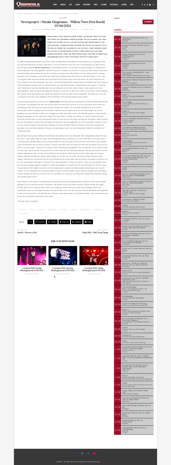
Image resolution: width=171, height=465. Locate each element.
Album (77, 5)
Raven (124, 341)
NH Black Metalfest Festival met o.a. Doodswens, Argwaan (136, 234)
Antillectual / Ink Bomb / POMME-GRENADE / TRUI (135, 279)
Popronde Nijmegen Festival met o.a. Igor (136, 406)
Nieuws (63, 5)
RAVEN (125, 328)
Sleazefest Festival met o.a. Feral (135, 256)
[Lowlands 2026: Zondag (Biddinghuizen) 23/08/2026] (31, 255)
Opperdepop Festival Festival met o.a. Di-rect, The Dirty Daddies (137, 347)
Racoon (125, 376)
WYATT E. (125, 133)
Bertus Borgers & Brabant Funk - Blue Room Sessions (135, 319)
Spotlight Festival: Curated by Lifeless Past (134, 191)
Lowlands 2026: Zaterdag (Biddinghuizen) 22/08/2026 (62, 269)
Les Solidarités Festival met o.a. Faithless (134, 149)
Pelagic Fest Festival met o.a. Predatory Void (133, 55)
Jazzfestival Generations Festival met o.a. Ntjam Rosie (135, 398)
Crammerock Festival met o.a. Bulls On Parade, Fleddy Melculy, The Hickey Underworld (136, 157)
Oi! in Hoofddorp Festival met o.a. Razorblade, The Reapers (135, 241)
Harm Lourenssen (107, 462)
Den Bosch (52, 209)
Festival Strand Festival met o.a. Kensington (135, 38)
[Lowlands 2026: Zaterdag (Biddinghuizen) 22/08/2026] (63, 255)
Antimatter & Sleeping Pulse (133, 127)
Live (70, 5)
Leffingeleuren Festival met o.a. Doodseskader (134, 428)
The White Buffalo (129, 287)
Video (95, 5)
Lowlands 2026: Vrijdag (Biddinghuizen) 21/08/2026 (93, 269)
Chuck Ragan (127, 102)
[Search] (153, 4)
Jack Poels (63, 209)
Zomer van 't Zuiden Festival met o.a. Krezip (137, 249)
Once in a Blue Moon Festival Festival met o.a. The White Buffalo (137, 182)
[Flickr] (150, 4)
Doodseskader (127, 296)
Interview (86, 5)
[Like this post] (31, 222)
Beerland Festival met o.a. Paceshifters (132, 421)
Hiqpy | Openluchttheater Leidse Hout (135, 391)
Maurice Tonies (50, 29)
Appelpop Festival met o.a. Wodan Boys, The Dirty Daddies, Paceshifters (137, 356)
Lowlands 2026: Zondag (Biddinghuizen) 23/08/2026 (31, 269)
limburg (74, 209)
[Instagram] (147, 4)
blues (32, 209)
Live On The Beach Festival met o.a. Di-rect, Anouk (136, 119)
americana (22, 209)
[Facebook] (142, 4)
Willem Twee (23, 213)
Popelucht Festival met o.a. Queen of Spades (136, 88)
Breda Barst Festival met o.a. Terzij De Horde (137, 167)
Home (55, 5)
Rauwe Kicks (127, 271)
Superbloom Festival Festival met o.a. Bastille (137, 80)
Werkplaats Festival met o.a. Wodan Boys (136, 413)
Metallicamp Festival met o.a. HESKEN (134, 64)
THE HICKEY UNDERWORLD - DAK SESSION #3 (135, 73)
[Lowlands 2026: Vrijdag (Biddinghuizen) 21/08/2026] (93, 255)
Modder (125, 205)
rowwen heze (98, 209)
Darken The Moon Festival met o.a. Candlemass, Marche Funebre (135, 227)
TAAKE (124, 383)
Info (131, 5)
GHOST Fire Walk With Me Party (134, 304)
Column (103, 5)
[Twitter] (145, 4)
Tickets (124, 50)
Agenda (124, 5)
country (41, 209)
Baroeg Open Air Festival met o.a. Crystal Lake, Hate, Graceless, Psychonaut (135, 366)
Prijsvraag (114, 5)
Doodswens (126, 335)
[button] (21, 262)
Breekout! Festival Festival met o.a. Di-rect (136, 46)
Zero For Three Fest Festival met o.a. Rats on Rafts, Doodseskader (136, 174)
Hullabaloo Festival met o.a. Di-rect (136, 219)
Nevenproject (85, 209)
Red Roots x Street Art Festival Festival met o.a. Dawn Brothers (135, 264)
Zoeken (117, 18)
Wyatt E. (125, 95)
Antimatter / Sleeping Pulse (133, 199)
